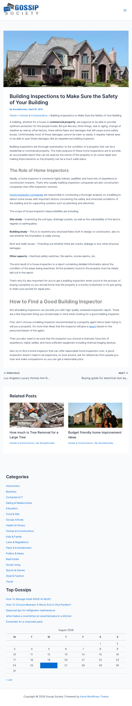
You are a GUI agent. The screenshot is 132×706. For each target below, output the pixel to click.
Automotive (12, 486)
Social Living (13, 564)
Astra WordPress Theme (94, 696)
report (92, 326)
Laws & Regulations (17, 542)
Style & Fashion (15, 575)
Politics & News (15, 553)
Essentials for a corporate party (24, 621)
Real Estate (12, 559)
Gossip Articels (15, 519)
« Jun (9, 679)
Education (12, 508)
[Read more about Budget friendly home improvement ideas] (95, 415)
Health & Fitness (15, 525)
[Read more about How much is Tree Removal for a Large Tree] (37, 415)
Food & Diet (12, 514)
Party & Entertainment (18, 547)
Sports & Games (15, 570)
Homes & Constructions (22, 443)
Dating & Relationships (19, 502)
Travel (9, 581)
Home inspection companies (26, 194)
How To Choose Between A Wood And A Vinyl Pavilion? (38, 604)
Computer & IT (14, 497)
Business (11, 491)
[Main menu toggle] (125, 10)
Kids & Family (14, 536)
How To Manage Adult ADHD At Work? (28, 599)
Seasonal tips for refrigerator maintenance (30, 610)
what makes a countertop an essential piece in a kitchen (39, 616)
